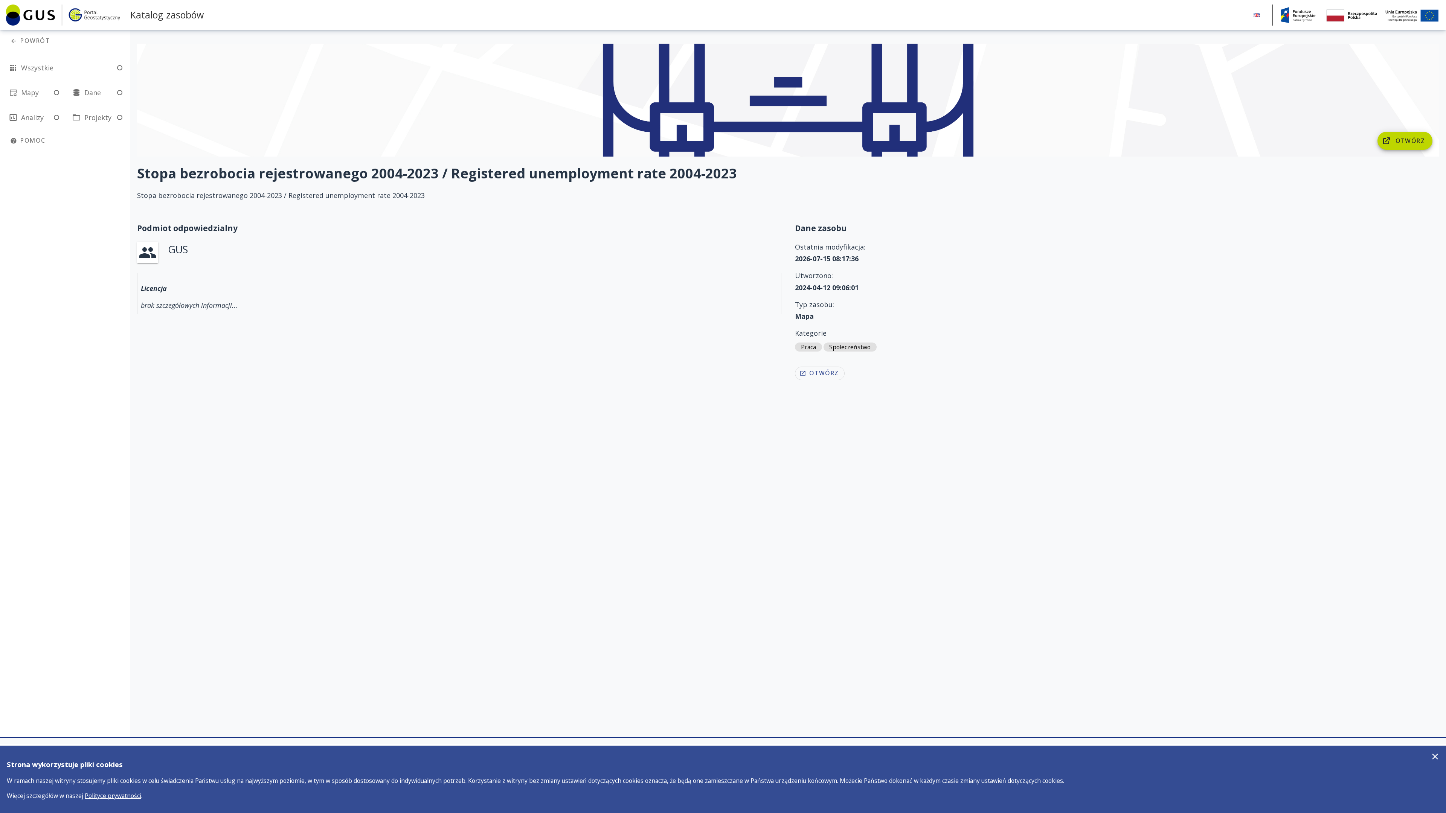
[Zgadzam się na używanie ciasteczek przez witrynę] (1435, 756)
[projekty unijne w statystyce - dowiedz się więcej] (1360, 15)
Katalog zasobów (167, 14)
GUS (178, 249)
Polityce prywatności (113, 796)
